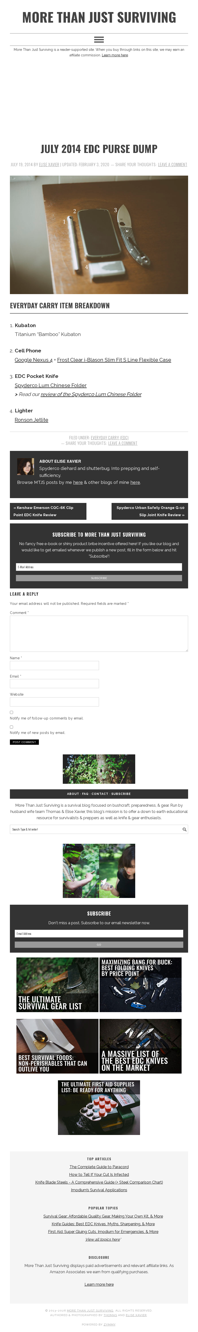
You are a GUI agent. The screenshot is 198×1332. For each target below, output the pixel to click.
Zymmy (109, 1324)
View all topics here (102, 1239)
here (78, 482)
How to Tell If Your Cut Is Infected (99, 1174)
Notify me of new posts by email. (37, 733)
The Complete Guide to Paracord (99, 1167)
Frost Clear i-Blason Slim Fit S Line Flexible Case (114, 360)
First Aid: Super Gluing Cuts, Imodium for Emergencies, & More (103, 1231)
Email (15, 676)
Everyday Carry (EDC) (110, 438)
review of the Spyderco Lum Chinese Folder (91, 394)
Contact (100, 794)
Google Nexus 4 (34, 360)
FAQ (85, 794)
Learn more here (115, 55)
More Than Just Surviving (99, 16)
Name (16, 658)
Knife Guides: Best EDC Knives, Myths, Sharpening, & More (103, 1224)
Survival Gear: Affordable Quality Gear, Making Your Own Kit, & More (103, 1216)
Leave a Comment (172, 164)
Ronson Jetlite (31, 420)
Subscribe (121, 794)
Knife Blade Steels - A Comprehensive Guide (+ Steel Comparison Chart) (99, 1182)
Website (17, 694)
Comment (19, 613)
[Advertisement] (99, 101)
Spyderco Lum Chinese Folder (51, 385)
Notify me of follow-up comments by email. (47, 718)
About (73, 794)
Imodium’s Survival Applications (99, 1190)
